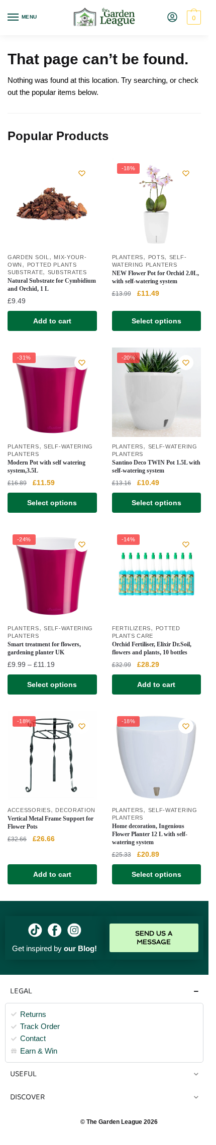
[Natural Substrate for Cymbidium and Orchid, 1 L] (52, 203)
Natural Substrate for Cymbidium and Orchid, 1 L (52, 284)
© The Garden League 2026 (119, 1121)
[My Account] (172, 18)
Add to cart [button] (52, 321)
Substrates (67, 272)
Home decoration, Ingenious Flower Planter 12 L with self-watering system (149, 834)
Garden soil (28, 257)
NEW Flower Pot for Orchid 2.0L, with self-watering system (155, 277)
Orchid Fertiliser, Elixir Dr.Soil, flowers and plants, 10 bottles (151, 648)
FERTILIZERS (131, 628)
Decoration (75, 810)
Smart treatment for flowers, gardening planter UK (44, 648)
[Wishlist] (81, 173)
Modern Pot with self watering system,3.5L (46, 466)
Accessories (29, 810)
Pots (156, 257)
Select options (156, 321)
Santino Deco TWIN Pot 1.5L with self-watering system (156, 466)
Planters (128, 257)
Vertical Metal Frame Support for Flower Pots (50, 822)
